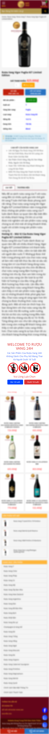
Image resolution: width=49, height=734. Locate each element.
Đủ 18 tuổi (15, 382)
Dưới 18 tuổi (33, 382)
